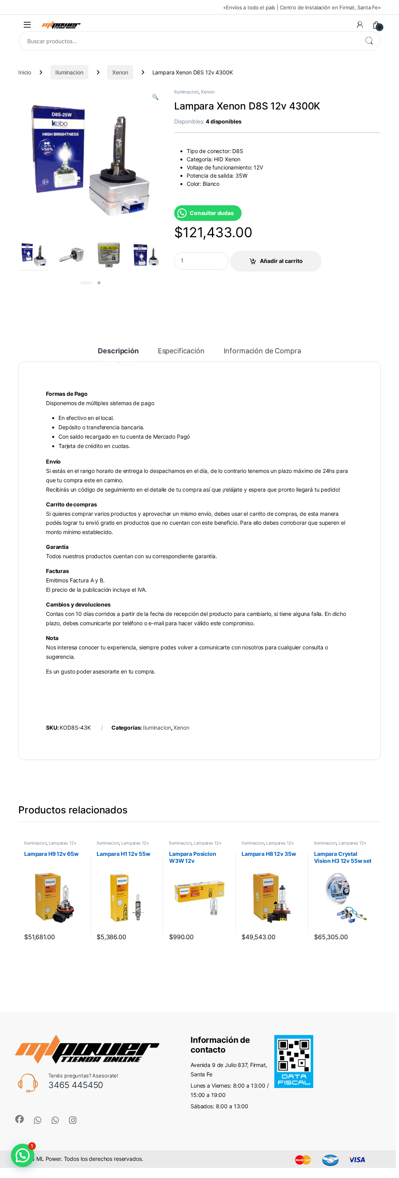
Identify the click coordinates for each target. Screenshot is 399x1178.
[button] (155, 97)
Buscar (369, 41)
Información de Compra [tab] (262, 351)
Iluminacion (69, 72)
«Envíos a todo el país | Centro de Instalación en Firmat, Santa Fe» (302, 7)
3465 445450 (75, 1085)
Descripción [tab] (118, 351)
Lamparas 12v (62, 843)
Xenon (120, 72)
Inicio (24, 72)
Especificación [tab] (181, 351)
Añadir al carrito (281, 260)
